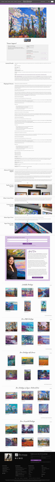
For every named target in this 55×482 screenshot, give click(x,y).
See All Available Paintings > (48, 315)
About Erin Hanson (44, 467)
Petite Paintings (22, 74)
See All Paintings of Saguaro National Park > (46, 417)
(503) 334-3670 (43, 1)
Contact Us (43, 474)
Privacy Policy (23, 245)
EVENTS (12, 1)
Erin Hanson (38, 76)
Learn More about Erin (37, 277)
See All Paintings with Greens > (48, 384)
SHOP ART (2, 1)
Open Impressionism (19, 76)
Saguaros (34, 74)
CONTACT (15, 1)
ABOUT (6, 1)
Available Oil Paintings (31, 467)
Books (29, 473)
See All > (51, 285)
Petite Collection (38, 74)
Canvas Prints (30, 472)
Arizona (26, 74)
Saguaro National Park (30, 74)
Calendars (30, 474)
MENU (52, 1)
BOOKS (9, 1)
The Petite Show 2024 (43, 74)
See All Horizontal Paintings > (48, 450)
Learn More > (30, 476)
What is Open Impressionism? (45, 468)
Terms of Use (20, 245)
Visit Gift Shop (43, 472)
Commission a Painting (31, 468)
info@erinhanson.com (5, 471)
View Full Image (42, 36)
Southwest (18, 74)
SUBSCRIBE (19, 1)
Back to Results (27, 5)
